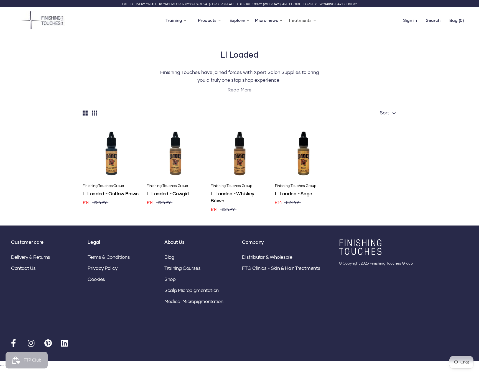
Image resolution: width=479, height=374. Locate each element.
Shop (170, 279)
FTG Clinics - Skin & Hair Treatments (281, 268)
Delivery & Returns (30, 257)
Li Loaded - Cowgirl (168, 193)
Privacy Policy (102, 268)
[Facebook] (15, 344)
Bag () (456, 20)
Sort (385, 113)
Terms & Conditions (109, 257)
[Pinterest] (48, 344)
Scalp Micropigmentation (191, 290)
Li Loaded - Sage (293, 193)
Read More (239, 90)
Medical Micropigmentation (193, 301)
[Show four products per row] (94, 113)
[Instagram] (32, 344)
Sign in (410, 20)
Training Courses (182, 268)
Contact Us (23, 268)
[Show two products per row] (85, 113)
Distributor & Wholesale (267, 257)
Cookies (96, 279)
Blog (169, 257)
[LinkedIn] (65, 344)
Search (433, 20)
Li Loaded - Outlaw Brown (111, 193)
